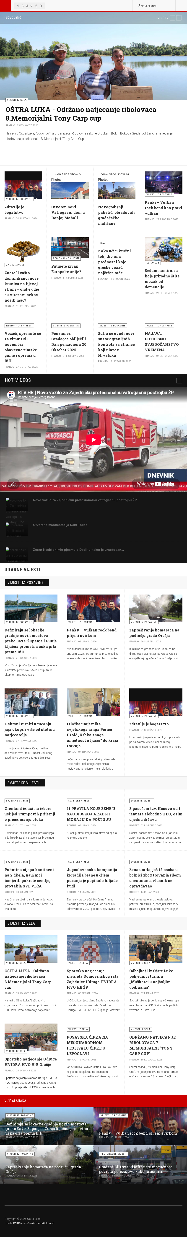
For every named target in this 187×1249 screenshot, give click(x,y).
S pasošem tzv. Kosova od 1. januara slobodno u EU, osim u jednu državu (155, 814)
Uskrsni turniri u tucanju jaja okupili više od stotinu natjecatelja (30, 729)
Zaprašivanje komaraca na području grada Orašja (43, 1169)
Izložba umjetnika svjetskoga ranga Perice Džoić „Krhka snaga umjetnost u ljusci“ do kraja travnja (92, 734)
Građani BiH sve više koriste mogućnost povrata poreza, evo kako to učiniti (135, 1169)
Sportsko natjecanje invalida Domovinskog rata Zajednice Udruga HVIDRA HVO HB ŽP (83, 113)
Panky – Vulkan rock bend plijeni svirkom (138, 1133)
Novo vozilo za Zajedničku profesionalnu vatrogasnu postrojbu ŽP (85, 500)
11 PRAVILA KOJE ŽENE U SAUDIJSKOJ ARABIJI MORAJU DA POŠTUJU (91, 814)
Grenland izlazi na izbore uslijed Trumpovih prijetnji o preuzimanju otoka (30, 814)
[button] (172, 18)
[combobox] (181, 5)
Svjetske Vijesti (23, 783)
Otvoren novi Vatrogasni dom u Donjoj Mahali (68, 212)
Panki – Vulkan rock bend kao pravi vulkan (163, 208)
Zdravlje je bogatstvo (149, 723)
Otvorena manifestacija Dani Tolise (60, 525)
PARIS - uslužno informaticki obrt (33, 1223)
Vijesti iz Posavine (26, 582)
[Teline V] (29, 5)
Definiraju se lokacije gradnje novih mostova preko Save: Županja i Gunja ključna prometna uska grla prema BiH (31, 641)
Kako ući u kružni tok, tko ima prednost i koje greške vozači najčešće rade (114, 261)
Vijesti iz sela (21, 923)
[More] (179, 380)
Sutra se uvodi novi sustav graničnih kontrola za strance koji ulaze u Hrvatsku (116, 344)
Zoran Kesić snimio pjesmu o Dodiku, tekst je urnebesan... (78, 549)
